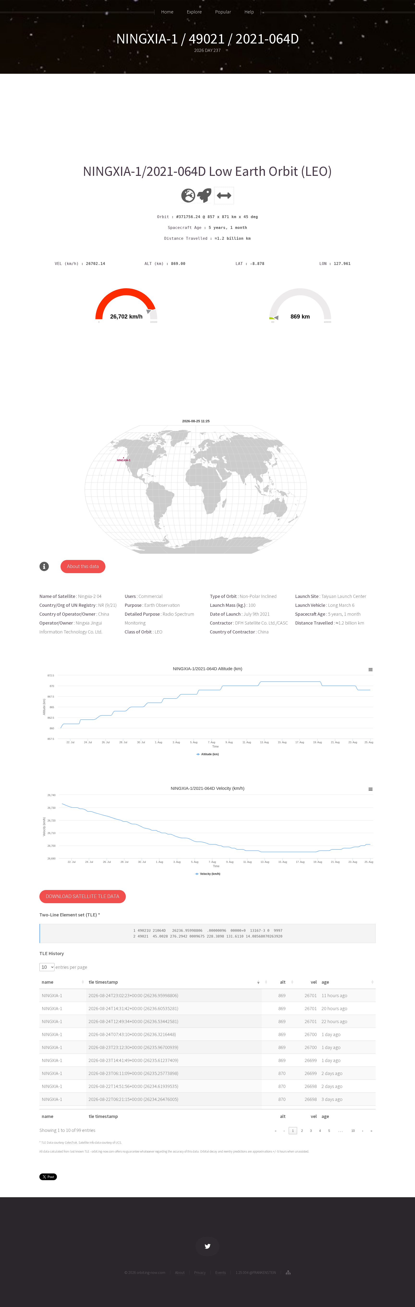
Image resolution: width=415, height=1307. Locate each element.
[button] (82, 981)
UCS (118, 1143)
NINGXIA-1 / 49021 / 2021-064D (207, 38)
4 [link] (320, 1131)
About (179, 1272)
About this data (83, 566)
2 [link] (302, 1131)
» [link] (371, 1131)
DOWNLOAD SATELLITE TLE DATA (82, 896)
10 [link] (353, 1131)
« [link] (275, 1131)
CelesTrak (71, 1143)
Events (220, 1272)
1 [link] (293, 1131)
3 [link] (311, 1131)
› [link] (362, 1131)
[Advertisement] (183, 117)
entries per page (71, 967)
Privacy (200, 1272)
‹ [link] (284, 1131)
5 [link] (329, 1131)
